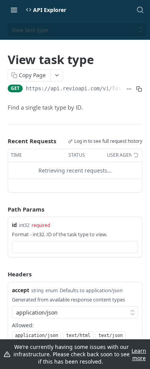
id (14, 225)
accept (20, 290)
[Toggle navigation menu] (14, 9)
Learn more (139, 354)
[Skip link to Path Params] (2, 209)
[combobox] (75, 247)
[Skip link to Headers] (2, 274)
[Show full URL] (129, 89)
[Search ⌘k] (140, 9)
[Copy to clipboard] (138, 89)
